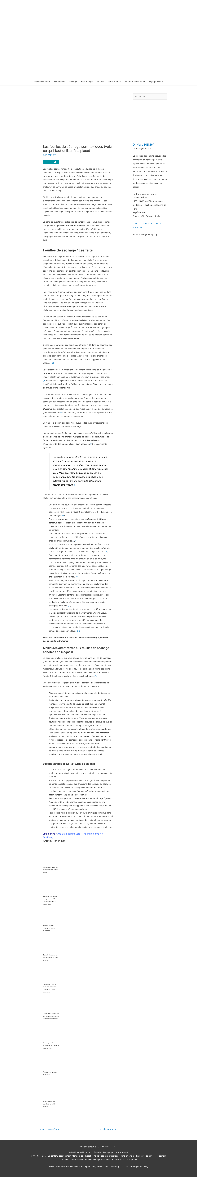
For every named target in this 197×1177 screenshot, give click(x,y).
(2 (44, 380)
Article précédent (50, 1129)
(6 (63, 515)
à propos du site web (116, 1152)
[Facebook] (47, 162)
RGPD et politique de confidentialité (87, 1152)
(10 (76, 577)
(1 (53, 363)
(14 (96, 676)
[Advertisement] (98, 61)
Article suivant (108, 1129)
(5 (74, 484)
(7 (73, 541)
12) (72, 606)
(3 (61, 412)
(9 (106, 551)
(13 (78, 631)
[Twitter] (55, 162)
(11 (69, 606)
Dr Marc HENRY (143, 144)
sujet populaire (49, 155)
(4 (91, 444)
